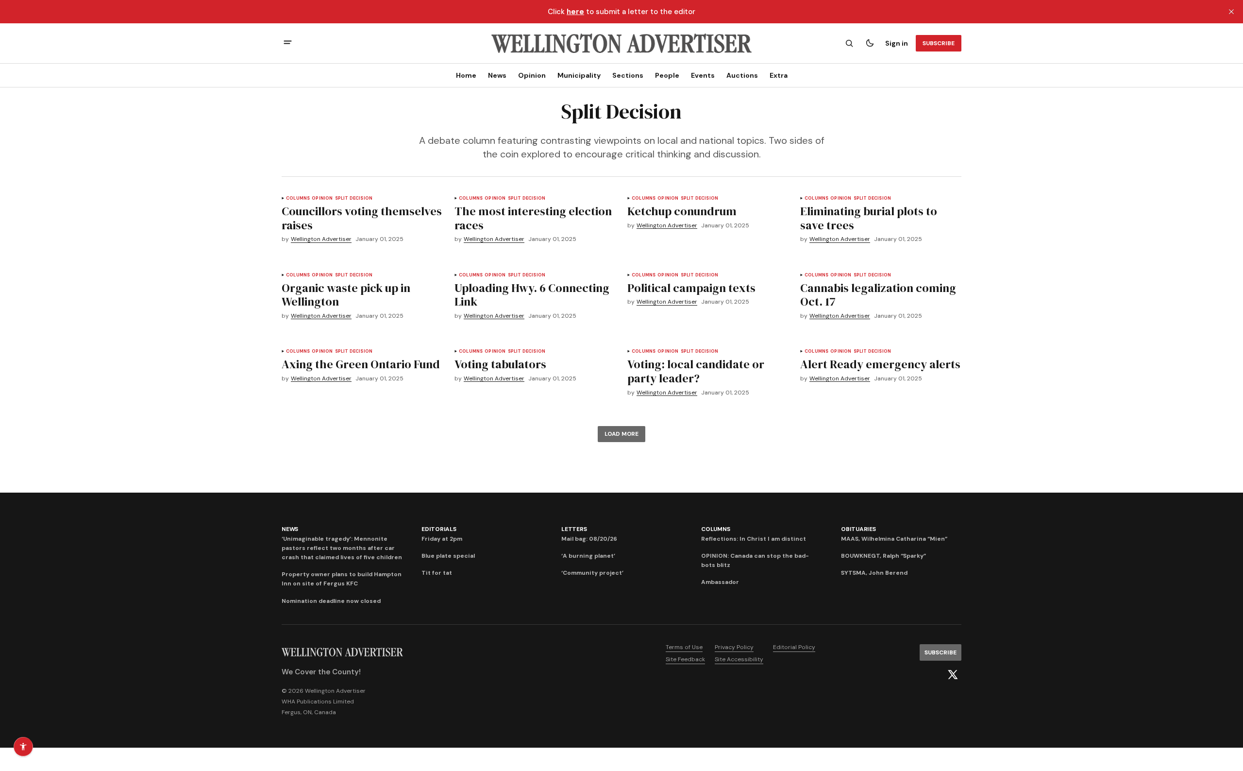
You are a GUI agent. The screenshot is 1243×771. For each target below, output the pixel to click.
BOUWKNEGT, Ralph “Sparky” (883, 556)
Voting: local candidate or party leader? (695, 371)
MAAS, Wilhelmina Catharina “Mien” (894, 539)
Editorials (438, 529)
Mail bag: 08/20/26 (589, 539)
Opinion (532, 75)
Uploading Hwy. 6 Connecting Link (531, 295)
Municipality (579, 75)
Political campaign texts (691, 288)
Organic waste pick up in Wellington (346, 295)
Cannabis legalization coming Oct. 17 (878, 295)
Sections (627, 75)
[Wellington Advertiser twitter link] (952, 674)
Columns (298, 198)
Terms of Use (684, 647)
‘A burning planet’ (588, 556)
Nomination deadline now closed (331, 601)
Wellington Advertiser (321, 239)
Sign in (896, 43)
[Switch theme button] (869, 43)
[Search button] (849, 43)
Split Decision (354, 198)
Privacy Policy (734, 647)
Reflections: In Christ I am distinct (753, 539)
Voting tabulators (500, 364)
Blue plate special (448, 556)
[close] (1231, 11)
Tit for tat (436, 573)
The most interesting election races (533, 218)
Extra (779, 75)
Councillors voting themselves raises (362, 218)
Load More (621, 434)
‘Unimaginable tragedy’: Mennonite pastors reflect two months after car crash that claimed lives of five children (342, 548)
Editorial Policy (794, 647)
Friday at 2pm (441, 539)
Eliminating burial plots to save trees (868, 218)
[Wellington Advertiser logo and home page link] (621, 43)
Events (703, 75)
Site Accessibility (739, 659)
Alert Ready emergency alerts (880, 364)
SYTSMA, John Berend (874, 573)
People (667, 75)
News (497, 75)
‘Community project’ (592, 573)
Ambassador (720, 582)
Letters (574, 529)
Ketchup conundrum (682, 211)
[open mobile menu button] (288, 43)
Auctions (742, 75)
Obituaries (858, 529)
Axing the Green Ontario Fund (361, 364)
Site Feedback (685, 659)
